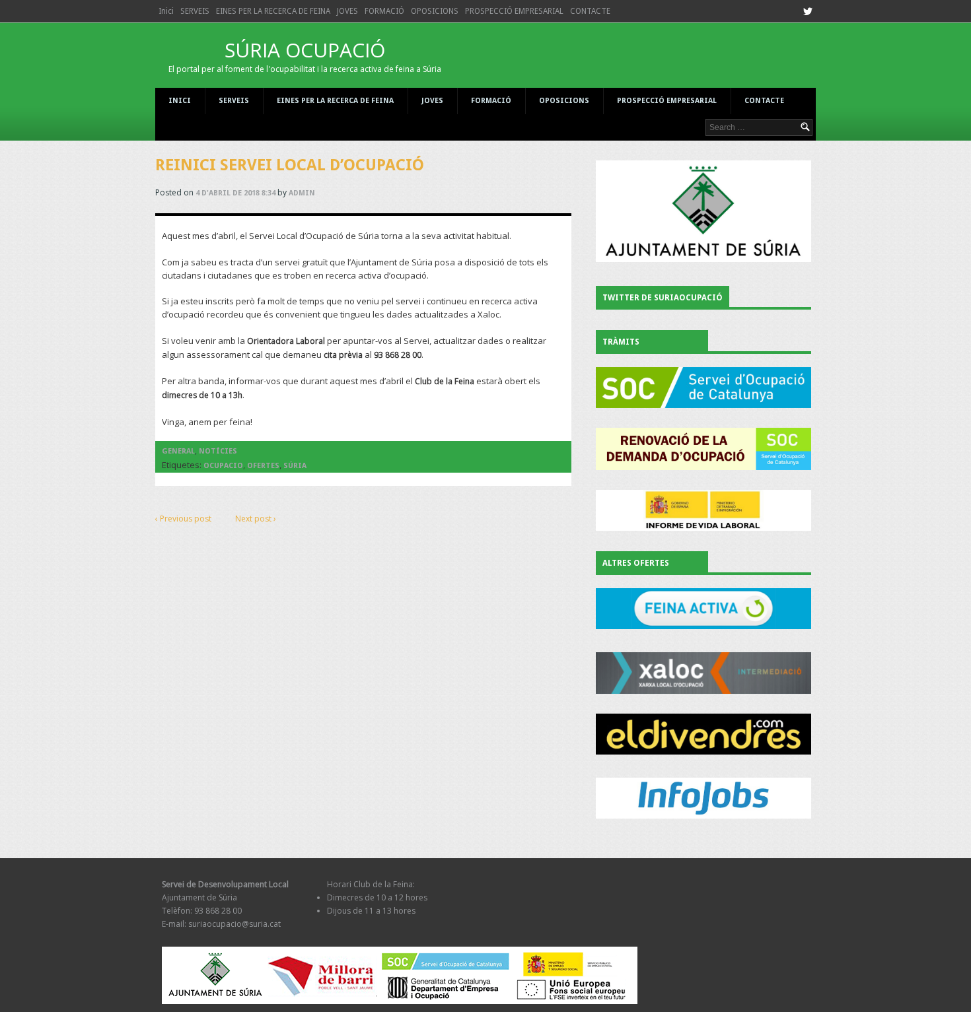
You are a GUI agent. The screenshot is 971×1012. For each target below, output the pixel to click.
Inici (166, 11)
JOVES (347, 11)
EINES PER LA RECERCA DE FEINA (273, 11)
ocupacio (223, 465)
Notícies (218, 451)
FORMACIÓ (384, 11)
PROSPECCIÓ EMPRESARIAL (514, 11)
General (178, 451)
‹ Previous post (183, 518)
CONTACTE (590, 11)
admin (302, 193)
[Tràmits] (703, 387)
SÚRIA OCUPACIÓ (304, 55)
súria (294, 465)
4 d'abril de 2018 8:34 (235, 193)
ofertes (263, 465)
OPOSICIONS (434, 11)
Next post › (255, 518)
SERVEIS (194, 11)
